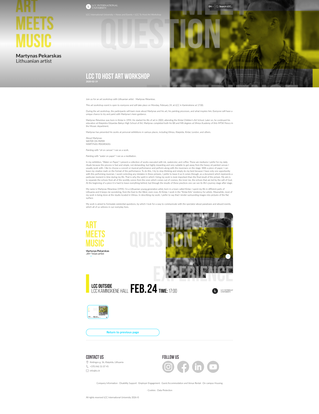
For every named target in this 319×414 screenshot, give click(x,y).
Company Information (107, 383)
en (210, 6)
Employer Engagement (149, 383)
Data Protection (164, 390)
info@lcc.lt (95, 371)
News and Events (124, 15)
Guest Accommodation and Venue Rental (181, 383)
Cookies (152, 390)
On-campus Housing (213, 383)
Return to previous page (123, 332)
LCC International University (99, 15)
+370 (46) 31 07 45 (99, 366)
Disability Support (128, 383)
